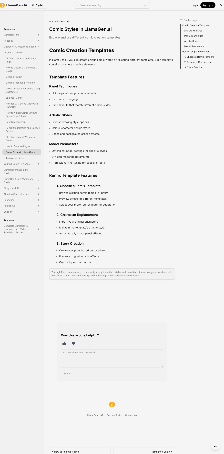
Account (8, 40)
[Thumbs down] (73, 343)
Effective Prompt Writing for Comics (21, 139)
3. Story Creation (70, 244)
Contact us (131, 415)
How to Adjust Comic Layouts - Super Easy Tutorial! (22, 114)
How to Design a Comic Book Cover (21, 69)
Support (8, 211)
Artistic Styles (60, 115)
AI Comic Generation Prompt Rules (21, 60)
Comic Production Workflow (20, 82)
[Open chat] (215, 445)
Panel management (16, 122)
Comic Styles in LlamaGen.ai (21, 152)
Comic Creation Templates (81, 50)
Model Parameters (63, 144)
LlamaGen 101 (11, 34)
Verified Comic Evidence (17, 163)
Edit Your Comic (14, 97)
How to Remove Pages (18, 146)
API (102, 415)
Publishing (9, 205)
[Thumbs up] (64, 343)
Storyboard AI (11, 188)
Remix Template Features (73, 175)
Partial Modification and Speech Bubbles (23, 129)
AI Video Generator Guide (17, 194)
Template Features (66, 77)
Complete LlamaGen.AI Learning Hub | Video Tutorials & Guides (16, 229)
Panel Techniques (63, 86)
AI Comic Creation (13, 52)
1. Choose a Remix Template (79, 186)
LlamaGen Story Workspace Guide (18, 181)
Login (195, 5)
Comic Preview (14, 76)
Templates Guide (15, 158)
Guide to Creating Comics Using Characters (23, 90)
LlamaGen (92, 415)
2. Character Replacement (77, 215)
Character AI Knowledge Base (20, 46)
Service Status (114, 415)
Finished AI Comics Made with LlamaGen (22, 105)
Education (9, 200)
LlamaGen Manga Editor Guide (16, 171)
